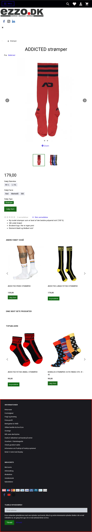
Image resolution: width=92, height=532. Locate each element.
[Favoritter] (74, 4)
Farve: (8, 190)
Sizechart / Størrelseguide (14, 441)
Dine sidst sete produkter (19, 311)
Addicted (11, 55)
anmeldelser (22, 217)
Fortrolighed (9, 413)
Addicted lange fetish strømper (63, 286)
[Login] (81, 4)
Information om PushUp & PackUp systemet (20, 448)
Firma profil (9, 420)
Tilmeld (9, 522)
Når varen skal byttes (12, 434)
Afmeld (19, 522)
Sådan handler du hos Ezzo (14, 427)
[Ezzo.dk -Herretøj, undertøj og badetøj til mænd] (22, 12)
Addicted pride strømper (19, 286)
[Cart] (86, 4)
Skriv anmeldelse (41, 217)
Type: (8, 199)
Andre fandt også (15, 240)
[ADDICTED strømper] (46, 100)
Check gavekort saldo (12, 445)
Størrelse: (10, 181)
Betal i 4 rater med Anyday (14, 452)
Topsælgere (12, 326)
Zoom (46, 146)
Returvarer (8, 409)
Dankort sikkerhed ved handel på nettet (18, 438)
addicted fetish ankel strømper (22, 372)
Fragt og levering (11, 417)
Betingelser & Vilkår (11, 424)
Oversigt (8, 431)
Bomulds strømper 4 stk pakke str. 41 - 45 (66, 373)
